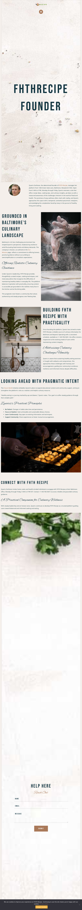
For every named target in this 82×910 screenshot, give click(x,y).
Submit (41, 829)
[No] (79, 905)
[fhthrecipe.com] (41, 4)
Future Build (8, 388)
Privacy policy (44, 904)
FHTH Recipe (63, 185)
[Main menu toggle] (41, 12)
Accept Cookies (41, 907)
